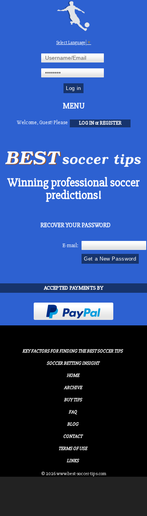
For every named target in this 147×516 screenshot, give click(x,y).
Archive (73, 388)
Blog (72, 424)
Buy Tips (73, 400)
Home (73, 375)
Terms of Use (72, 449)
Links (73, 461)
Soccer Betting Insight (73, 363)
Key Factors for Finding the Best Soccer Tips (72, 351)
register (111, 123)
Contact (72, 436)
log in (86, 123)
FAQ (73, 412)
